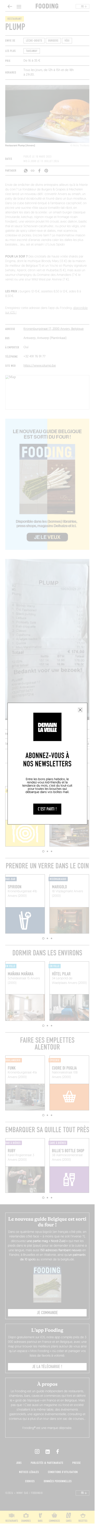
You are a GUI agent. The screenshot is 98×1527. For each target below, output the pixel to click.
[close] (80, 710)
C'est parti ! (47, 809)
